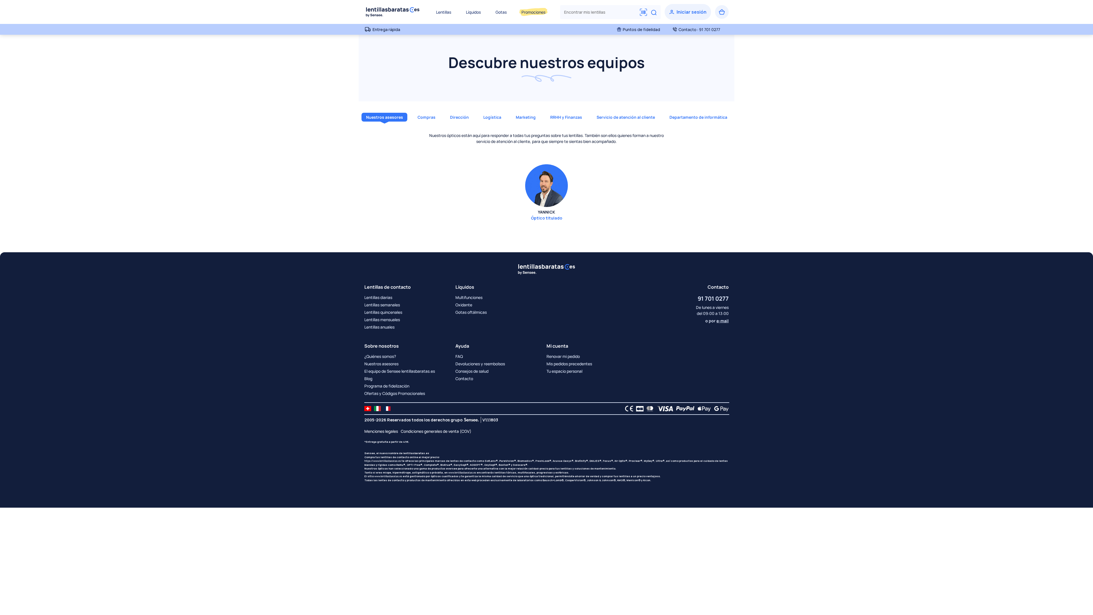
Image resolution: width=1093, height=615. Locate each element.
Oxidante (463, 305)
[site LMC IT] (377, 408)
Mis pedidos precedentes (569, 363)
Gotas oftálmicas (471, 312)
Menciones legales (381, 431)
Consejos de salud (471, 371)
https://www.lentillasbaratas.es (382, 461)
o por (717, 320)
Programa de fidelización (386, 386)
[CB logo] (638, 408)
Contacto (464, 378)
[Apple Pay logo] (703, 408)
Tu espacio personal (564, 371)
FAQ (459, 356)
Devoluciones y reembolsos (480, 363)
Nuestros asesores (381, 363)
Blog (368, 378)
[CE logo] (627, 408)
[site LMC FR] (387, 408)
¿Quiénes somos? (380, 356)
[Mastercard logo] (649, 408)
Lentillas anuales (379, 327)
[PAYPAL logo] (684, 408)
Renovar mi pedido (563, 356)
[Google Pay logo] (720, 408)
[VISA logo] (663, 408)
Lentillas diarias (378, 297)
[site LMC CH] (367, 408)
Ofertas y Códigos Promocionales (394, 393)
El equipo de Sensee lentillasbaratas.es (399, 371)
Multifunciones (468, 297)
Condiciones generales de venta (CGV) (436, 431)
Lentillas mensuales (382, 319)
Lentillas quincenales (383, 312)
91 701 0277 (713, 298)
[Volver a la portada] (392, 12)
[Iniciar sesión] (688, 12)
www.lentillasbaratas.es (462, 472)
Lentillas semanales (382, 305)
